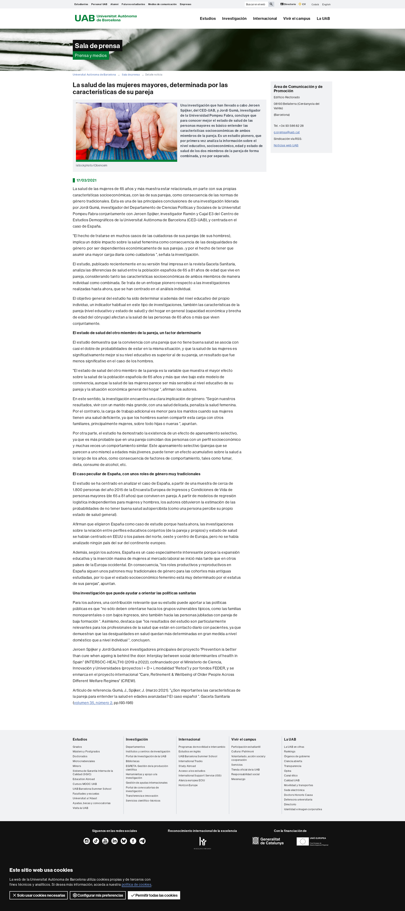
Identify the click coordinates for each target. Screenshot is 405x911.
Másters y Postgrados (86, 751)
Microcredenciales (84, 761)
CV (304, 4)
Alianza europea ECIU (192, 780)
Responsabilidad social (245, 774)
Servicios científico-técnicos (143, 800)
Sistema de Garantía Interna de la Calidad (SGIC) (93, 772)
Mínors (77, 766)
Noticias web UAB (286, 145)
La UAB (323, 18)
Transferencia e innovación (142, 795)
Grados (77, 746)
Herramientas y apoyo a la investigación (141, 776)
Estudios (208, 18)
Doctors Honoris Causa (298, 794)
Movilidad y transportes (298, 785)
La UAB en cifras (294, 746)
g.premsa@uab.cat (287, 132)
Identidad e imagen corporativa (303, 809)
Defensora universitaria (298, 799)
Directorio (290, 4)
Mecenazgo (238, 779)
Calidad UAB (292, 780)
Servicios (237, 764)
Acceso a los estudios (192, 770)
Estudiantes (81, 4)
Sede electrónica (294, 790)
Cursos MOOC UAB (85, 783)
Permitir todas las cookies (156, 895)
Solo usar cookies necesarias (41, 895)
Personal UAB (99, 4)
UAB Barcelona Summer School (92, 788)
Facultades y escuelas (86, 793)
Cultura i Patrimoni (242, 751)
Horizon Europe (188, 785)
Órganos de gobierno (297, 756)
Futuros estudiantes (133, 4)
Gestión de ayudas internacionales (146, 782)
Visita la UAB (80, 808)
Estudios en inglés (190, 751)
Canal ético (291, 775)
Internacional (265, 18)
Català (315, 4)
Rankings (289, 751)
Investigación (234, 18)
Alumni (115, 4)
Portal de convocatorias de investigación (142, 789)
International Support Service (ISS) (200, 775)
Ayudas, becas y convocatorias (92, 803)
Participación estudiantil (246, 746)
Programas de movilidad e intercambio (202, 746)
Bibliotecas (133, 761)
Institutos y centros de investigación (148, 751)
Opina (287, 770)
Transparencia (292, 766)
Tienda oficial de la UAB (245, 769)
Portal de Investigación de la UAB (146, 756)
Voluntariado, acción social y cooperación (248, 758)
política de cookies (136, 884)
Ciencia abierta (293, 761)
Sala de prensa (131, 74)
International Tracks (191, 761)
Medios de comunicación (162, 4)
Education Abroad (84, 779)
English (326, 4)
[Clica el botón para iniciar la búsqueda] (271, 4)
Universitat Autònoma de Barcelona (94, 74)
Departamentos (135, 746)
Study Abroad (187, 766)
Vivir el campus (296, 18)
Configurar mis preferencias (100, 895)
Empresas (185, 4)
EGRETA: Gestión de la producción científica (147, 767)
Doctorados (80, 756)
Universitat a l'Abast (85, 798)
